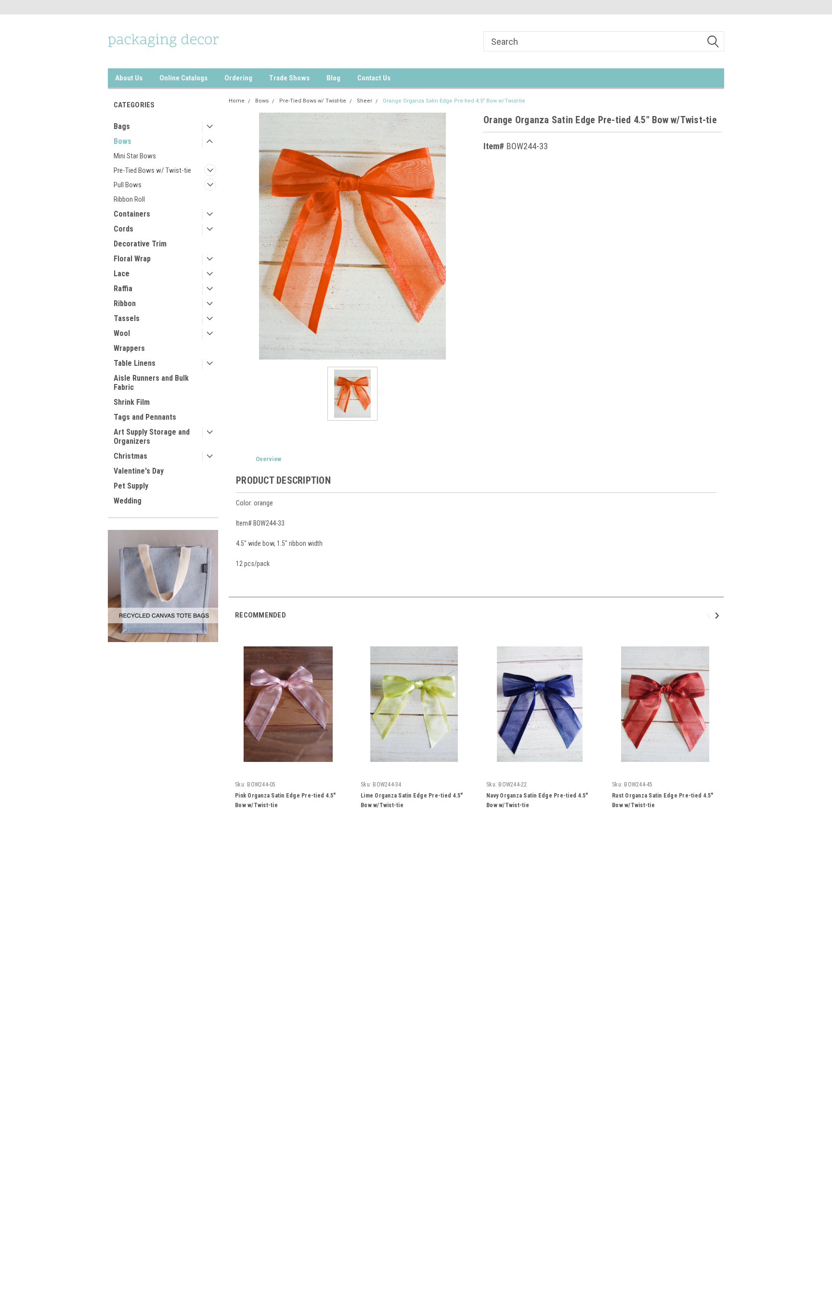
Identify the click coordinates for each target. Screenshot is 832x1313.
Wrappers (129, 348)
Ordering (238, 78)
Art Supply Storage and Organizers (152, 436)
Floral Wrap (132, 258)
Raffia (123, 288)
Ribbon (125, 303)
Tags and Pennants (145, 417)
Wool (122, 333)
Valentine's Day (139, 471)
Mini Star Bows (135, 156)
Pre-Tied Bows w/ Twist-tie (152, 170)
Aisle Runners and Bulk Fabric (151, 382)
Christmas (130, 456)
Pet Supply (131, 485)
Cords (123, 228)
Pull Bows (128, 184)
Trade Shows (289, 78)
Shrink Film (132, 402)
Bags (122, 126)
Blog (333, 78)
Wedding (128, 500)
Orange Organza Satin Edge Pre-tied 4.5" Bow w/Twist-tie (454, 101)
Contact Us (373, 78)
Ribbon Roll (129, 199)
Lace (122, 273)
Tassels (127, 318)
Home (237, 101)
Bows (122, 141)
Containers (132, 214)
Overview (268, 459)
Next (718, 615)
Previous (710, 615)
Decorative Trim (140, 243)
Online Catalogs (183, 78)
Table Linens (135, 363)
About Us (129, 78)
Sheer (364, 101)
